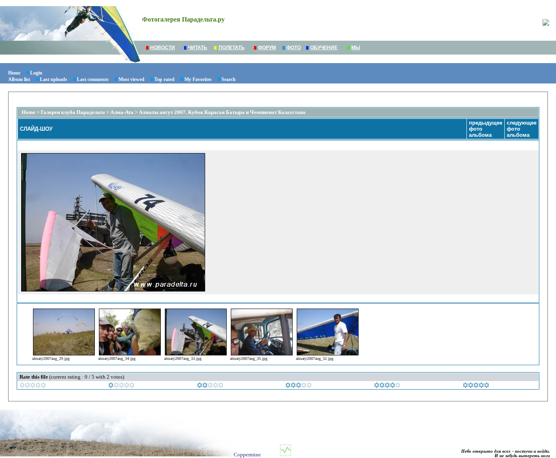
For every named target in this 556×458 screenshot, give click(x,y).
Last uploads (53, 79)
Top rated (164, 79)
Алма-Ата (122, 112)
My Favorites (198, 79)
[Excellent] (387, 386)
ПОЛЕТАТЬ (232, 47)
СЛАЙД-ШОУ (36, 129)
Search (228, 79)
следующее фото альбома (521, 129)
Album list (19, 79)
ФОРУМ (267, 47)
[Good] (298, 386)
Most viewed (131, 79)
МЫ (355, 47)
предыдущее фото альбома (485, 129)
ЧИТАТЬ (197, 47)
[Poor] (121, 386)
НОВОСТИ (162, 47)
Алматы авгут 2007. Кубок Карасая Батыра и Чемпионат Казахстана (222, 112)
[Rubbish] (33, 386)
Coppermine (247, 454)
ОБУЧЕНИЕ (323, 47)
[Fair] (210, 386)
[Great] (476, 386)
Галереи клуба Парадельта (73, 112)
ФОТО (294, 47)
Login (36, 73)
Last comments (93, 79)
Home (14, 73)
